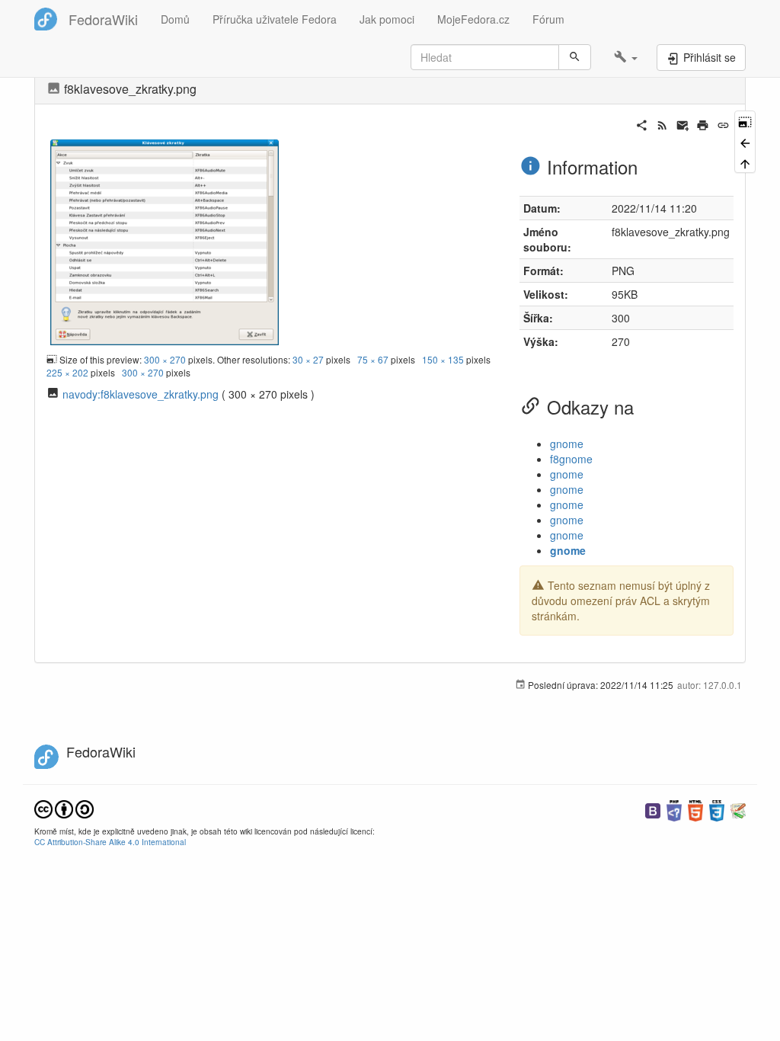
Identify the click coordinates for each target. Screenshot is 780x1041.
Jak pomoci (387, 19)
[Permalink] (723, 123)
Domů (175, 19)
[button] (626, 57)
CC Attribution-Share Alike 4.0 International (110, 841)
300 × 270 (165, 359)
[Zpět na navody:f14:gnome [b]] (745, 141)
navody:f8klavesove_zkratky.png (140, 394)
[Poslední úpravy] (662, 123)
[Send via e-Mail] (682, 123)
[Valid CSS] (716, 808)
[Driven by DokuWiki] (738, 808)
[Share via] (641, 123)
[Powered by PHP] (674, 808)
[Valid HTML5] (695, 808)
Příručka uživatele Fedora (275, 19)
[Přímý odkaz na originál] (745, 120)
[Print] (702, 123)
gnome (566, 443)
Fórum (548, 19)
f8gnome (571, 458)
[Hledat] (574, 57)
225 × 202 (67, 372)
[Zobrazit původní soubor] (164, 240)
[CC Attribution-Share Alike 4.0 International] (64, 807)
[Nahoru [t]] (745, 162)
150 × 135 (443, 359)
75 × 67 (372, 359)
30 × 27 (308, 359)
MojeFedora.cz (473, 19)
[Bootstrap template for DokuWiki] (652, 808)
